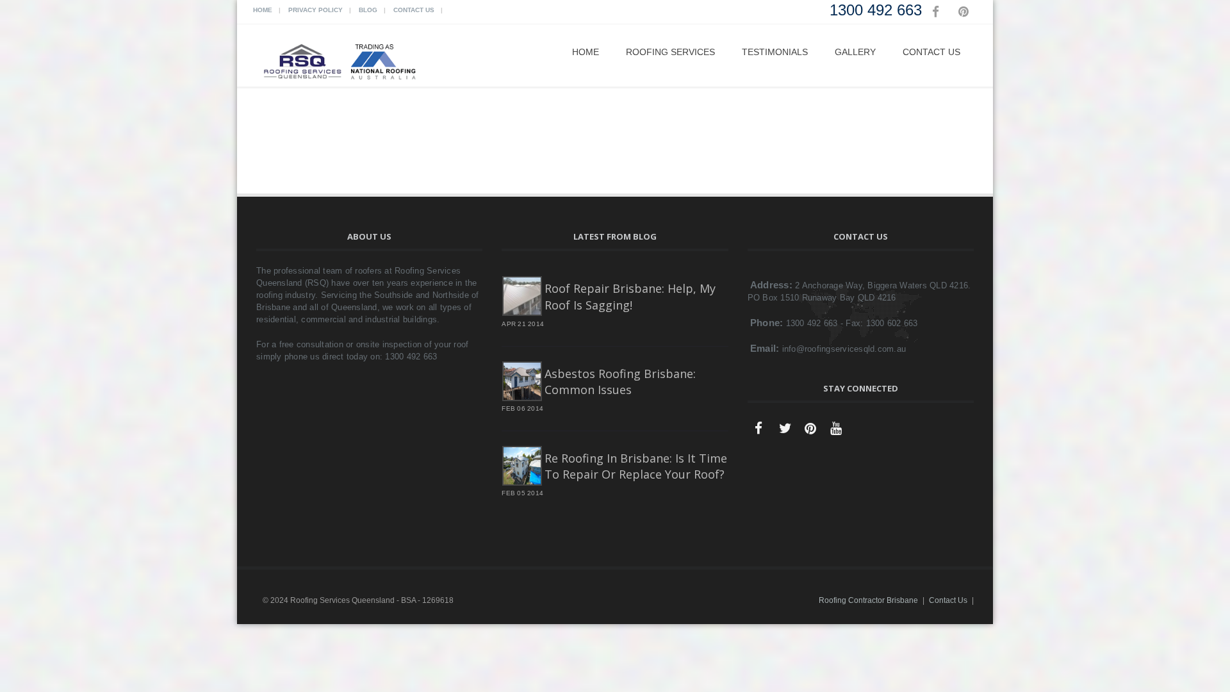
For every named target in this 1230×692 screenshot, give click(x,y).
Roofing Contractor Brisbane (868, 600)
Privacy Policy (315, 9)
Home (262, 9)
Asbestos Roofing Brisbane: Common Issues (620, 381)
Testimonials (775, 52)
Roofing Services (670, 52)
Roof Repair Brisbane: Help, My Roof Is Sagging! (630, 296)
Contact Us (413, 9)
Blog (368, 9)
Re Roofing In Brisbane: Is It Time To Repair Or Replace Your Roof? (636, 466)
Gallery (855, 52)
